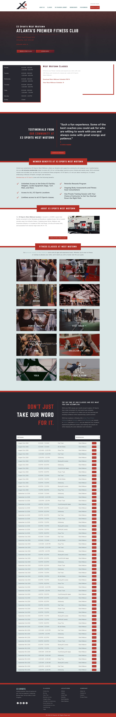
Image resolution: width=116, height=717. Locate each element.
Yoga (44, 709)
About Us (42, 7)
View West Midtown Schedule (53, 82)
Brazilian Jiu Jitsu (47, 697)
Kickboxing (46, 691)
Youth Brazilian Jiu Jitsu (49, 705)
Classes (49, 7)
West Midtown (65, 701)
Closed (23, 99)
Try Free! (94, 443)
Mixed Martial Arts (48, 703)
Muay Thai (45, 695)
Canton (65, 422)
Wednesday (7, 79)
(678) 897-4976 (21, 44)
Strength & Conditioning (49, 701)
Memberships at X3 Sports (24, 177)
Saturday (6, 96)
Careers (82, 695)
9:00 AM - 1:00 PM (26, 96)
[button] (58, 152)
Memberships (73, 7)
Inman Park (86, 418)
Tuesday (6, 73)
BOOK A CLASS (95, 7)
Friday (5, 90)
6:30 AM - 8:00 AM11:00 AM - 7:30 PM (27, 91)
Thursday (6, 84)
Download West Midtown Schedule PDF (55, 79)
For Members (83, 7)
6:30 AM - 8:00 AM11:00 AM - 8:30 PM (27, 68)
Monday (6, 67)
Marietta (74, 420)
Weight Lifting (46, 699)
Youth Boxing (46, 707)
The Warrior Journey (61, 7)
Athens (77, 422)
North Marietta (86, 420)
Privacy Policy (83, 697)
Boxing (45, 693)
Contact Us (83, 693)
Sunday (6, 99)
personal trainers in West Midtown (37, 252)
